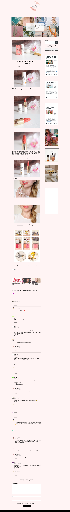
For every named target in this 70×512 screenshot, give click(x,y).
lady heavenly (17, 307)
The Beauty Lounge (20, 225)
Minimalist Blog (37, 510)
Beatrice (15, 339)
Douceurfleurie (16, 397)
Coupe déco (52, 172)
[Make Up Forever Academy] (26, 280)
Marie (15, 377)
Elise (15, 412)
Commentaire (15, 483)
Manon (15, 354)
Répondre (15, 305)
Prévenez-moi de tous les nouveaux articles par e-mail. (27, 503)
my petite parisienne (17, 301)
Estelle (15, 462)
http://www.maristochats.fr (19, 384)
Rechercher (47, 40)
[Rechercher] (56, 42)
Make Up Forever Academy (26, 283)
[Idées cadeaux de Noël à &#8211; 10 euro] (16, 280)
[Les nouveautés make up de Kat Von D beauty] (36, 280)
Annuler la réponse (26, 480)
